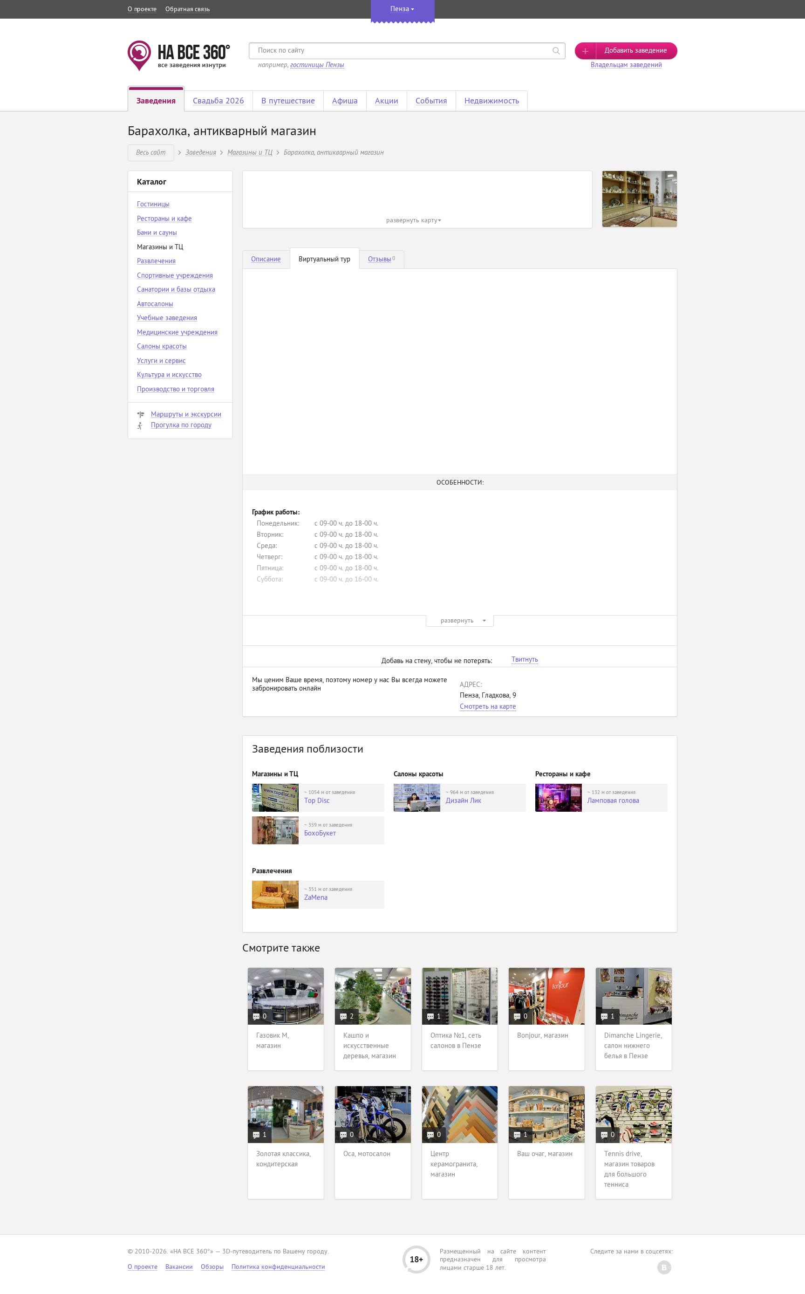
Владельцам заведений (626, 65)
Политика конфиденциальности (278, 1267)
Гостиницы (153, 204)
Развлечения (156, 261)
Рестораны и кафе (164, 219)
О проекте (142, 9)
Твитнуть (525, 660)
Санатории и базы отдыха (176, 290)
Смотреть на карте (488, 707)
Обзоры (212, 1267)
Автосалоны (155, 304)
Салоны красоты (162, 346)
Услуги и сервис (161, 361)
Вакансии (179, 1267)
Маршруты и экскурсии (186, 415)
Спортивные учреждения (175, 276)
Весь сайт (150, 152)
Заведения (200, 152)
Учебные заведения (167, 318)
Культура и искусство (169, 375)
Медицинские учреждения (177, 333)
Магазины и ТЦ (250, 152)
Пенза (399, 9)
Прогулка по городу (181, 425)
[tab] (266, 259)
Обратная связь (187, 9)
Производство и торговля (175, 389)
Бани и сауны (157, 233)
